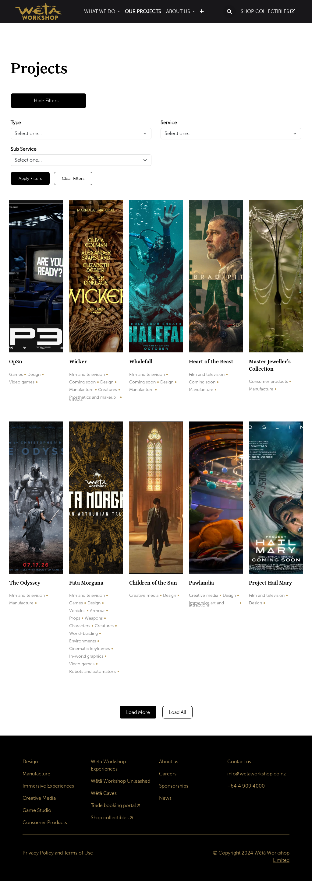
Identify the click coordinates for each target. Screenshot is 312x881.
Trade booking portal (113, 805)
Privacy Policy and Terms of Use (58, 853)
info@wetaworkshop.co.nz (256, 774)
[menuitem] (102, 11)
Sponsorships (173, 786)
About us (168, 761)
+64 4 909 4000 (246, 786)
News (165, 798)
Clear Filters (73, 178)
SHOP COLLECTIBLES (265, 11)
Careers (167, 774)
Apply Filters (30, 178)
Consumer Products (45, 822)
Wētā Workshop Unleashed (120, 781)
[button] (229, 11)
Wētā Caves (104, 793)
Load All (177, 712)
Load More (138, 712)
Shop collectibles (110, 817)
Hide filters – (48, 100)
